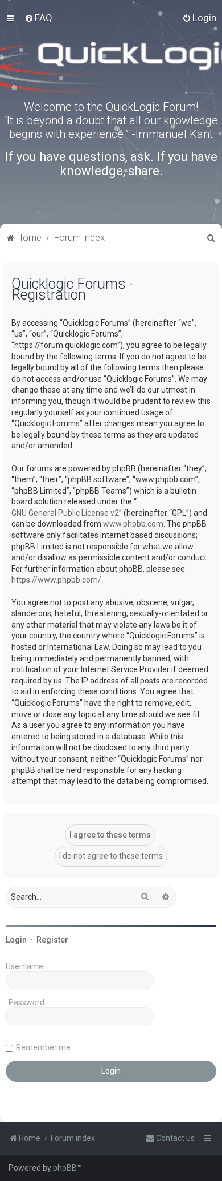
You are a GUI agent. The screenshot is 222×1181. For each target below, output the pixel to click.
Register (52, 939)
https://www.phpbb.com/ (56, 579)
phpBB (65, 1167)
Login (16, 939)
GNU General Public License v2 (65, 512)
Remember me (43, 1047)
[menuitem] (38, 18)
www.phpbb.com (133, 523)
